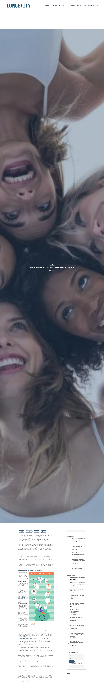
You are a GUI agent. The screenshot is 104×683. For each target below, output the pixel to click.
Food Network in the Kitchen (23, 598)
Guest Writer (52, 270)
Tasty (27, 598)
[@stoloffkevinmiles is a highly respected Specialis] (70, 677)
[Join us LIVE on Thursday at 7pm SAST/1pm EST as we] (83, 677)
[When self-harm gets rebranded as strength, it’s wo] (76, 677)
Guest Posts (52, 264)
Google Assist (25, 624)
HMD (20, 564)
